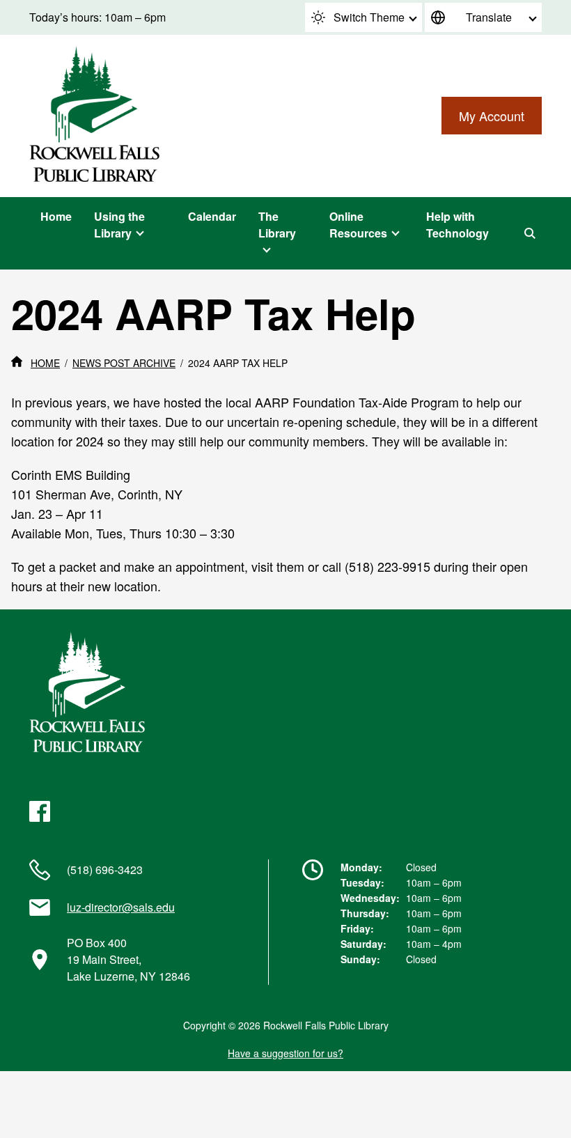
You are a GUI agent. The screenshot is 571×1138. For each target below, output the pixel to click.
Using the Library (119, 224)
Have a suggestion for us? (285, 1053)
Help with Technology (457, 224)
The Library (277, 224)
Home (56, 216)
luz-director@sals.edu (121, 907)
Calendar (212, 216)
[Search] (530, 233)
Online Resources (358, 224)
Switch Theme (369, 17)
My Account (491, 116)
